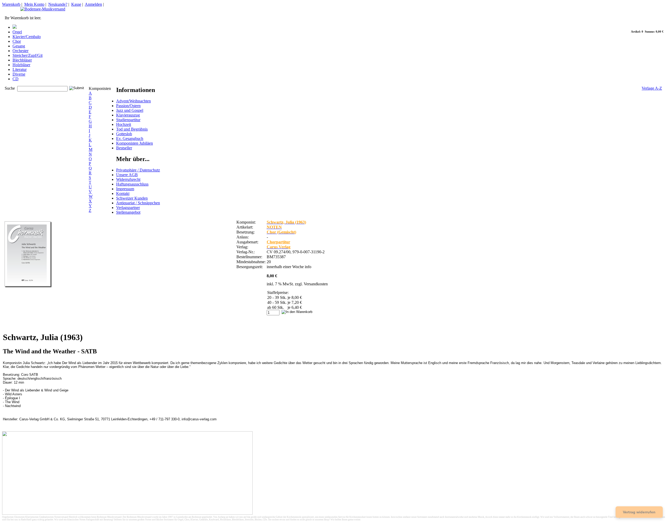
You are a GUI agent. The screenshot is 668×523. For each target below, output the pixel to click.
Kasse (76, 4)
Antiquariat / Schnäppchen (138, 203)
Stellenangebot (128, 212)
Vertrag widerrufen (639, 512)
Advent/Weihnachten (133, 101)
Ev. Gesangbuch (129, 138)
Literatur (20, 69)
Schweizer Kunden (132, 198)
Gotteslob (124, 134)
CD (16, 79)
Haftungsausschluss (132, 184)
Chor (17, 41)
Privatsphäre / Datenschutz (138, 170)
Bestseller (124, 148)
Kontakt (122, 193)
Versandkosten (316, 284)
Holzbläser (21, 65)
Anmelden (93, 4)
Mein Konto (34, 4)
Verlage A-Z (652, 88)
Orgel (17, 32)
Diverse (19, 74)
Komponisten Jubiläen (134, 143)
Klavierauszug (128, 115)
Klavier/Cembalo (27, 36)
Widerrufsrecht (128, 179)
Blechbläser (22, 60)
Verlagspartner (128, 207)
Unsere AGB (127, 175)
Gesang (19, 46)
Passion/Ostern (128, 105)
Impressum (125, 189)
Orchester (20, 50)
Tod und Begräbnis (132, 129)
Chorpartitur (278, 242)
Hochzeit (123, 124)
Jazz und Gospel (129, 110)
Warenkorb (11, 4)
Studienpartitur (128, 120)
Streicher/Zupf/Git (28, 55)
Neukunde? (57, 4)
